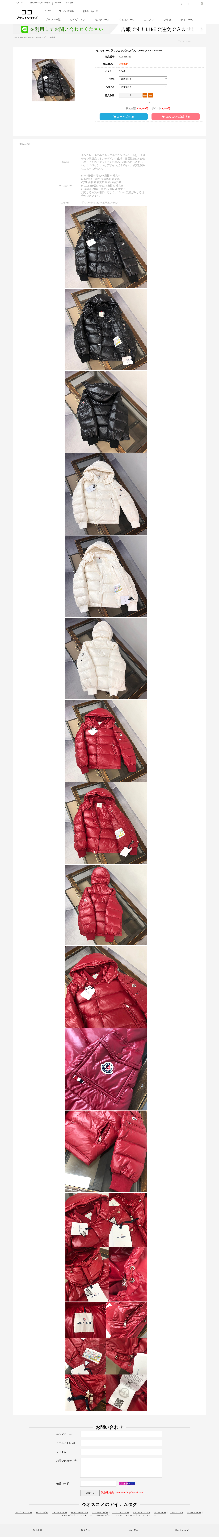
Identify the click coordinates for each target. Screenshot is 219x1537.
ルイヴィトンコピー (141, 1512)
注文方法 (85, 1530)
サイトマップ (181, 1530)
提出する (90, 1493)
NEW (48, 11)
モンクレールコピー (185, 41)
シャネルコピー (103, 1515)
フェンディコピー (59, 1512)
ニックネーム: (64, 1433)
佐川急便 (69, 3)
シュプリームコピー (23, 1512)
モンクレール (102, 19)
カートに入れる (125, 116)
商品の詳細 (25, 144)
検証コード (62, 1483)
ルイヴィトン (77, 19)
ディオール (187, 19)
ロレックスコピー (84, 1515)
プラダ (167, 19)
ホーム (16, 37)
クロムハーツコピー (120, 1512)
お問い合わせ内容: (66, 1460)
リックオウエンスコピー (124, 1515)
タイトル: (61, 1451)
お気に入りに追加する (178, 116)
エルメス (149, 19)
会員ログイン (20, 3)
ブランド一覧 (53, 19)
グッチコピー (160, 1512)
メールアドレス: (65, 1442)
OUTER (38, 37)
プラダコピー (67, 1515)
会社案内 (133, 1530)
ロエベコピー (42, 1512)
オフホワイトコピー (147, 1515)
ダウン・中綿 (49, 37)
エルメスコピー (176, 1512)
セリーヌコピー (194, 1512)
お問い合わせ (90, 11)
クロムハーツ (127, 19)
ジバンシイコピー (100, 1512)
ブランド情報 (66, 11)
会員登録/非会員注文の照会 (40, 3)
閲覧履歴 (58, 3)
